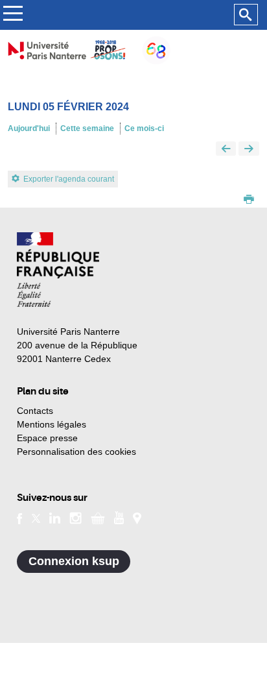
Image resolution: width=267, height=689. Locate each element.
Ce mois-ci (144, 128)
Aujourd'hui (29, 128)
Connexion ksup (74, 561)
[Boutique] (98, 517)
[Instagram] (75, 517)
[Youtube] (119, 517)
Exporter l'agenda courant (68, 179)
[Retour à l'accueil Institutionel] (58, 269)
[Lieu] (137, 517)
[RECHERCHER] (246, 15)
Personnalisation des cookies (76, 451)
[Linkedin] (54, 517)
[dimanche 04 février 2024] (226, 149)
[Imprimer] (249, 200)
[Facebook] (20, 517)
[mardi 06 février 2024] (248, 149)
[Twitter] (36, 517)
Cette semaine (87, 128)
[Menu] (12, 15)
